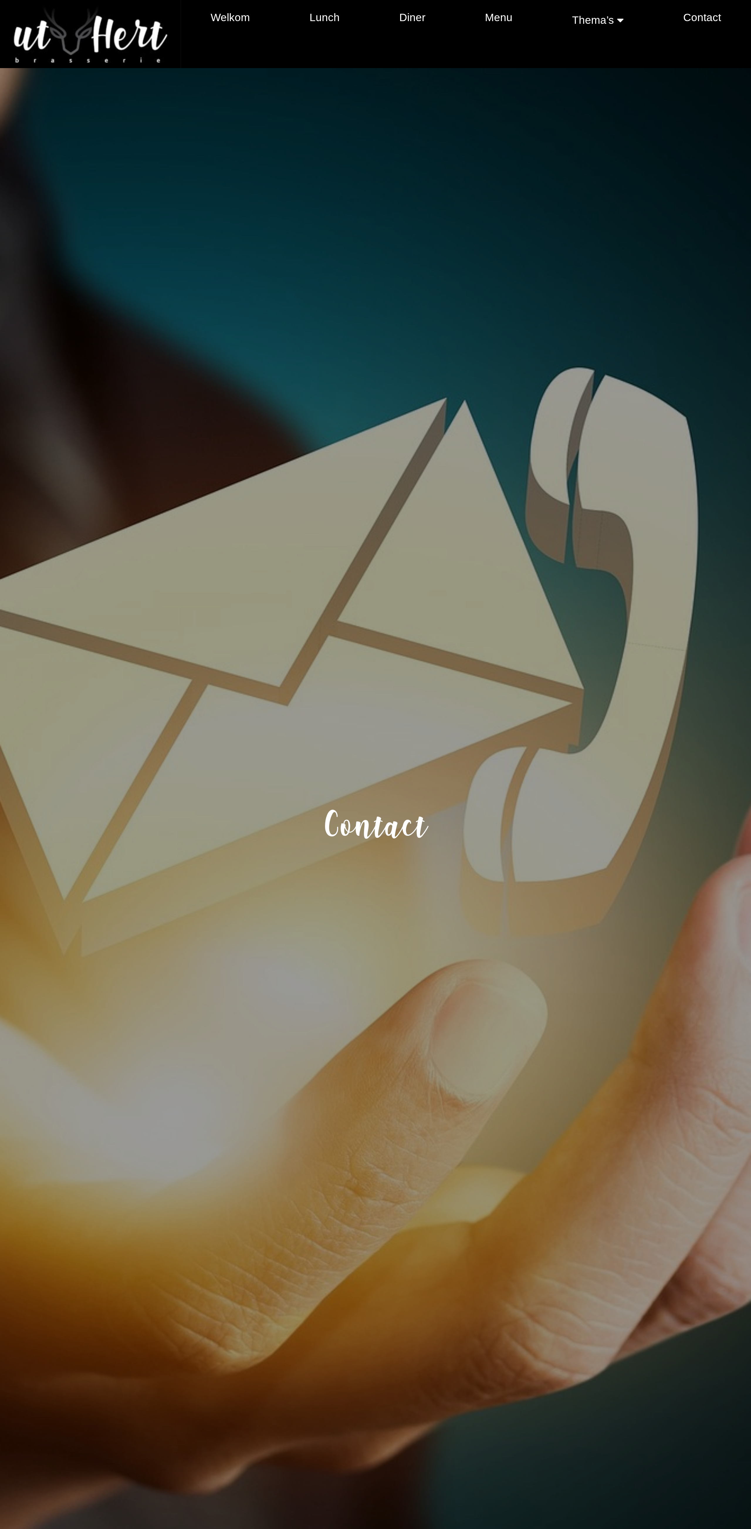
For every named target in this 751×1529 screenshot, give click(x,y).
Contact (702, 17)
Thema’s (593, 20)
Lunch (324, 17)
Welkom (230, 17)
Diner (412, 17)
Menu (498, 17)
